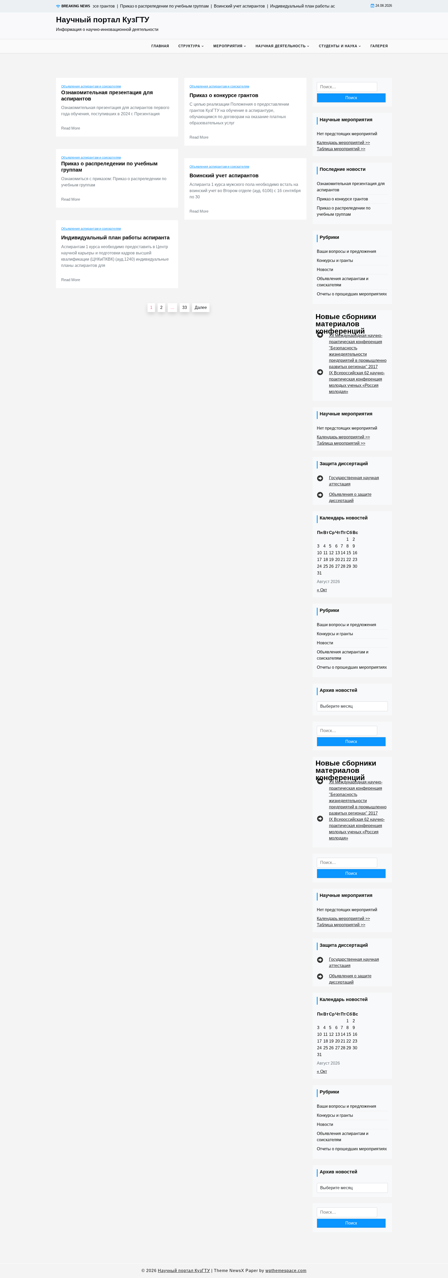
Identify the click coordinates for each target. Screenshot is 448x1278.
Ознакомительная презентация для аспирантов (107, 96)
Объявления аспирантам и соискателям (91, 86)
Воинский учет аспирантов (224, 175)
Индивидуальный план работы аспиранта (115, 237)
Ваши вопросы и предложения (346, 251)
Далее (201, 307)
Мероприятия (227, 46)
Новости (325, 269)
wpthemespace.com (285, 1270)
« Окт (322, 590)
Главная (160, 46)
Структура (189, 46)
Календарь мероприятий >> (343, 142)
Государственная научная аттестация (354, 481)
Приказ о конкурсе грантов (224, 95)
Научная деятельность (281, 46)
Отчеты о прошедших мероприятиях (352, 294)
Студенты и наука (338, 46)
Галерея (379, 46)
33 (184, 307)
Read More (70, 128)
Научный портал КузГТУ (102, 19)
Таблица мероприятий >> (341, 149)
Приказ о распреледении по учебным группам (109, 167)
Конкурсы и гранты (335, 260)
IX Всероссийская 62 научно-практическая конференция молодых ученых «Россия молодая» (357, 382)
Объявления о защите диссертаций (350, 497)
